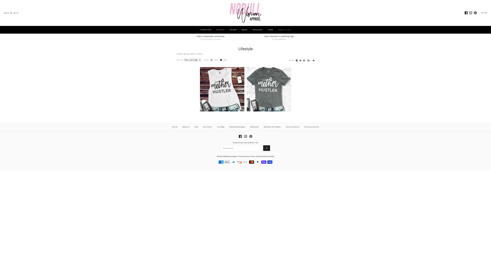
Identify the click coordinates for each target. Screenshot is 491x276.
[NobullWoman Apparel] (245, 4)
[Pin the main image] (304, 60)
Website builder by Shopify (265, 156)
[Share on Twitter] (300, 60)
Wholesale (254, 127)
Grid (216, 60)
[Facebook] (466, 12)
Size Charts (207, 127)
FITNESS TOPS (205, 30)
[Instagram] (470, 12)
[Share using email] (314, 60)
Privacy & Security (311, 127)
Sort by (179, 60)
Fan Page (220, 127)
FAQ (196, 127)
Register (281, 30)
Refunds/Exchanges (237, 127)
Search (174, 127)
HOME (270, 30)
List (225, 60)
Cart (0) (484, 13)
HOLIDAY (233, 30)
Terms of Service (292, 127)
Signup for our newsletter (245, 143)
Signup (6, 13)
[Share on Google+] (309, 60)
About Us (186, 127)
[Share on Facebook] (297, 60)
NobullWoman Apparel (230, 156)
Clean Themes (251, 156)
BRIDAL (245, 30)
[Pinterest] (475, 12)
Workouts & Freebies (272, 127)
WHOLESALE (258, 30)
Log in (288, 30)
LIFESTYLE (220, 30)
